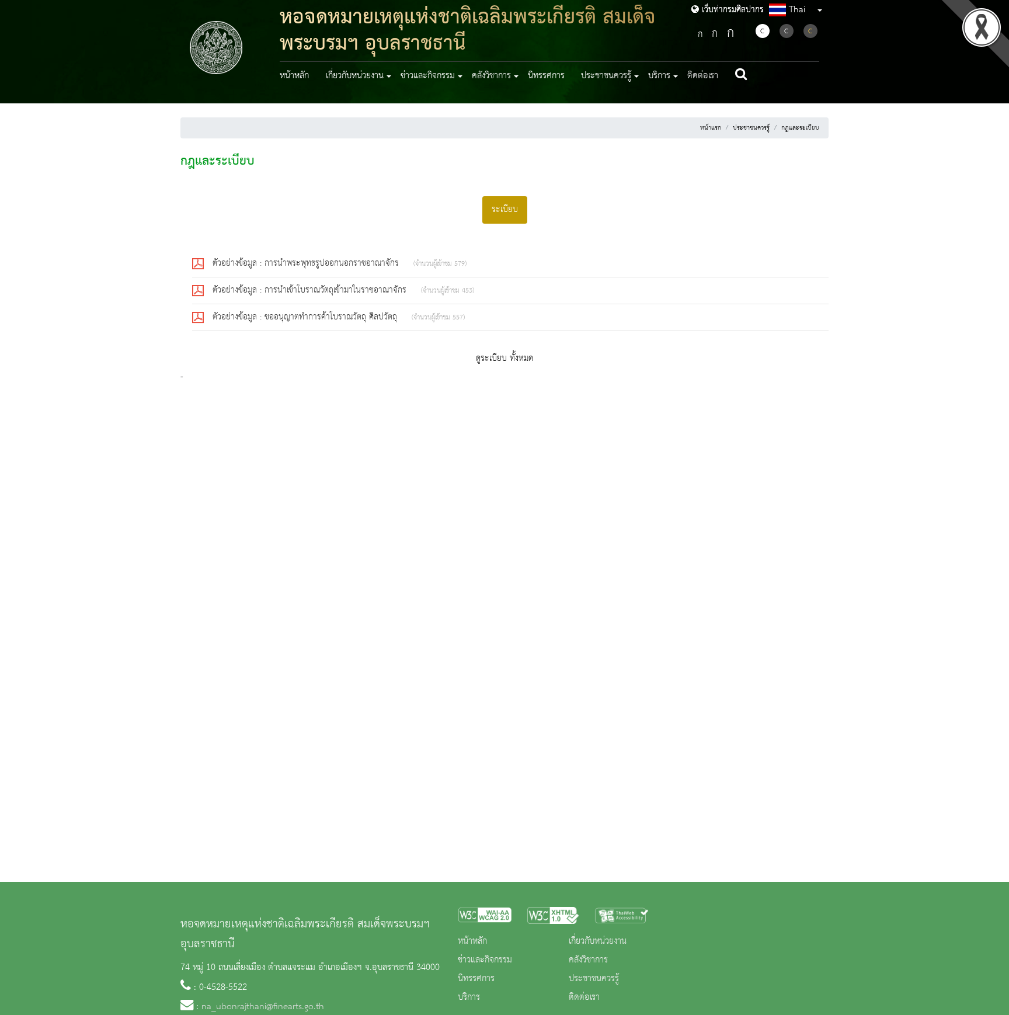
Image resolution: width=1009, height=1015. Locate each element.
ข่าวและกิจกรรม (485, 960)
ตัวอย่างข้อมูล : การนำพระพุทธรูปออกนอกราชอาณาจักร (307, 263)
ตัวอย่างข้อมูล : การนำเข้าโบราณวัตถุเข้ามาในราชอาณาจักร (311, 290)
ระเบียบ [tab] (505, 209)
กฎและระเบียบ (800, 127)
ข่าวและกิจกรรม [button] (428, 76)
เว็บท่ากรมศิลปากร (731, 10)
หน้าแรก (710, 127)
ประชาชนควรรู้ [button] (606, 76)
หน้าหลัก (294, 76)
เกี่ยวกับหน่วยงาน (598, 941)
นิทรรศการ (546, 76)
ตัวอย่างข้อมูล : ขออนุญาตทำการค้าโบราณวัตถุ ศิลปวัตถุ (306, 317)
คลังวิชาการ (588, 960)
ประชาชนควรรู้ (751, 127)
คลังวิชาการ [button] (491, 76)
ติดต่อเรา (702, 76)
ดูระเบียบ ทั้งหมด (504, 358)
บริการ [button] (659, 76)
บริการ (469, 997)
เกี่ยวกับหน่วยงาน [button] (355, 76)
